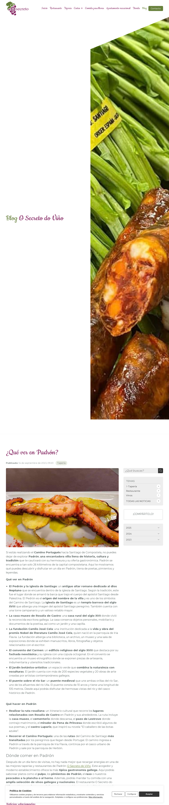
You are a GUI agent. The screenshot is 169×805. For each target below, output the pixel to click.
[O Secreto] (17, 8)
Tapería (61, 463)
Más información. (96, 797)
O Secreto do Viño (79, 766)
